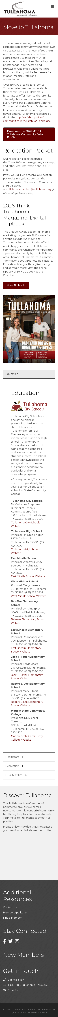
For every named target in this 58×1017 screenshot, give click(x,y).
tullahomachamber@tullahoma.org (28, 189)
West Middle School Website (28, 596)
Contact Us (10, 907)
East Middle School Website (28, 576)
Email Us (13, 990)
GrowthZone (41, 1012)
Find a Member (12, 917)
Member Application (15, 912)
